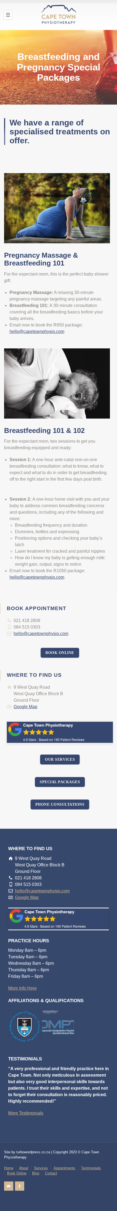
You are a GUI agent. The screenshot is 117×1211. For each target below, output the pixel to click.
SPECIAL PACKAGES (60, 782)
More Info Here (22, 988)
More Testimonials (25, 1113)
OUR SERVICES (60, 759)
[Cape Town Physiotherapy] (58, 15)
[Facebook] (19, 1186)
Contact (51, 1173)
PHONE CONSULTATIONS (60, 804)
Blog (35, 1173)
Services (41, 1168)
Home (8, 1168)
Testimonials (91, 1168)
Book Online (16, 1173)
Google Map (25, 706)
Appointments (64, 1168)
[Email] (8, 1186)
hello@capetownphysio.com (37, 331)
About (23, 1168)
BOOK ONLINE (59, 653)
